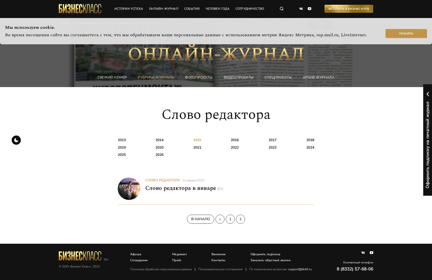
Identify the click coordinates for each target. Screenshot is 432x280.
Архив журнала (318, 77)
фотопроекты (198, 77)
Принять (406, 34)
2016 (235, 140)
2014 (160, 140)
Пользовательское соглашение (220, 269)
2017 (272, 140)
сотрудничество (250, 9)
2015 (197, 140)
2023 (272, 147)
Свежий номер (112, 77)
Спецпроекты (278, 77)
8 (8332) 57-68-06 (355, 269)
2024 (310, 147)
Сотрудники (139, 260)
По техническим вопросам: (280, 269)
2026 (160, 154)
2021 (197, 147)
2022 (235, 147)
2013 (122, 140)
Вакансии (219, 254)
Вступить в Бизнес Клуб (348, 9)
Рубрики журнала (156, 77)
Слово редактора (162, 180)
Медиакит (179, 254)
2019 (122, 147)
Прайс (177, 260)
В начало (200, 219)
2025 (122, 154)
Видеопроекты (239, 77)
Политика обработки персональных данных (161, 269)
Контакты (219, 260)
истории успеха (128, 9)
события (192, 9)
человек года (217, 9)
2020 (160, 147)
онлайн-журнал (163, 9)
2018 (310, 140)
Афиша (135, 254)
